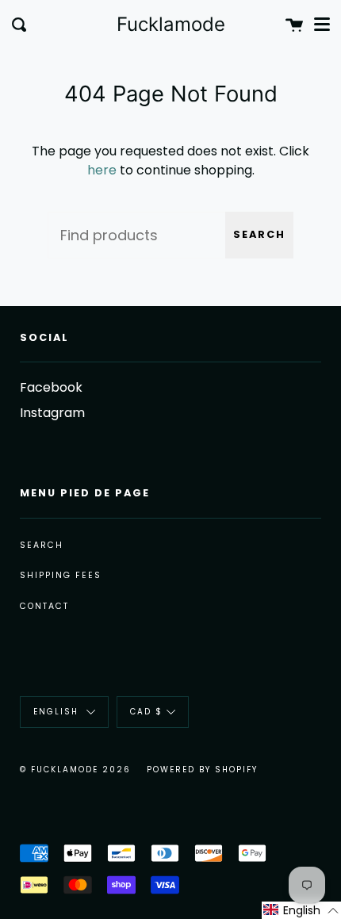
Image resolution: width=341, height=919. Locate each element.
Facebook (51, 387)
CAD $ (146, 712)
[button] (301, 910)
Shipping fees (61, 575)
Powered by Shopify (202, 769)
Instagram (52, 413)
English (57, 712)
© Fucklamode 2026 (75, 769)
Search (259, 234)
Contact (44, 606)
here (102, 170)
